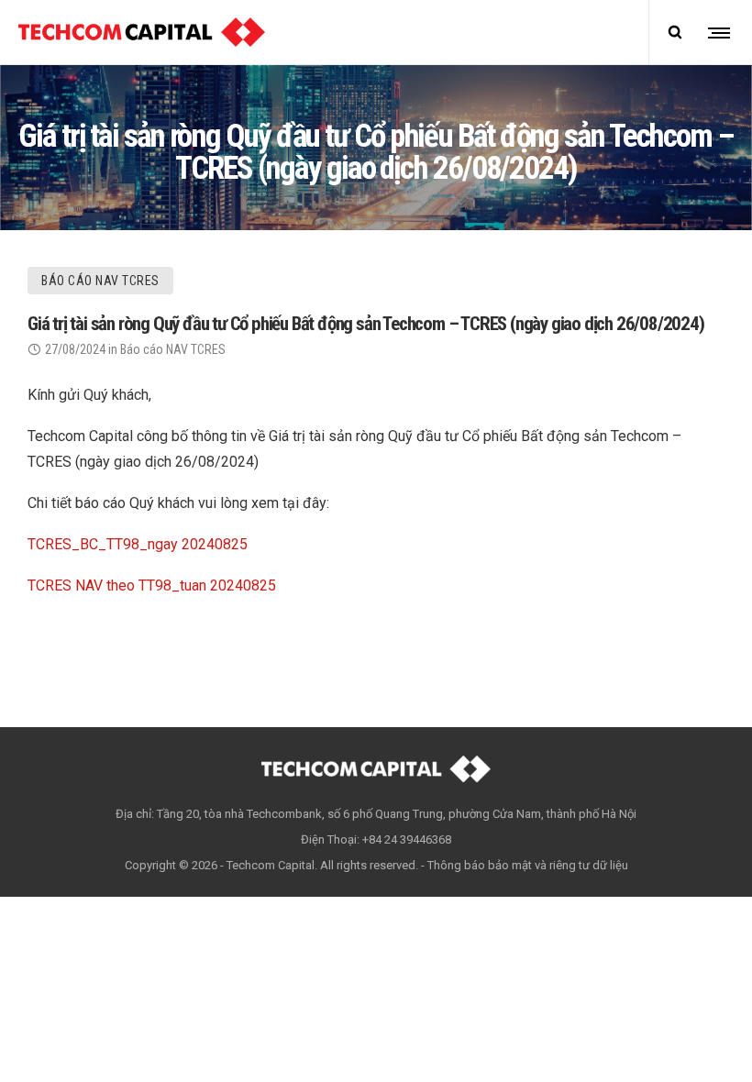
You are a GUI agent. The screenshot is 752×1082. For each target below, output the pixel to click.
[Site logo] (141, 32)
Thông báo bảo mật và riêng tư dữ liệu (527, 865)
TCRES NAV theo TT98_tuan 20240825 (152, 585)
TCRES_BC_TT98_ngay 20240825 (138, 544)
